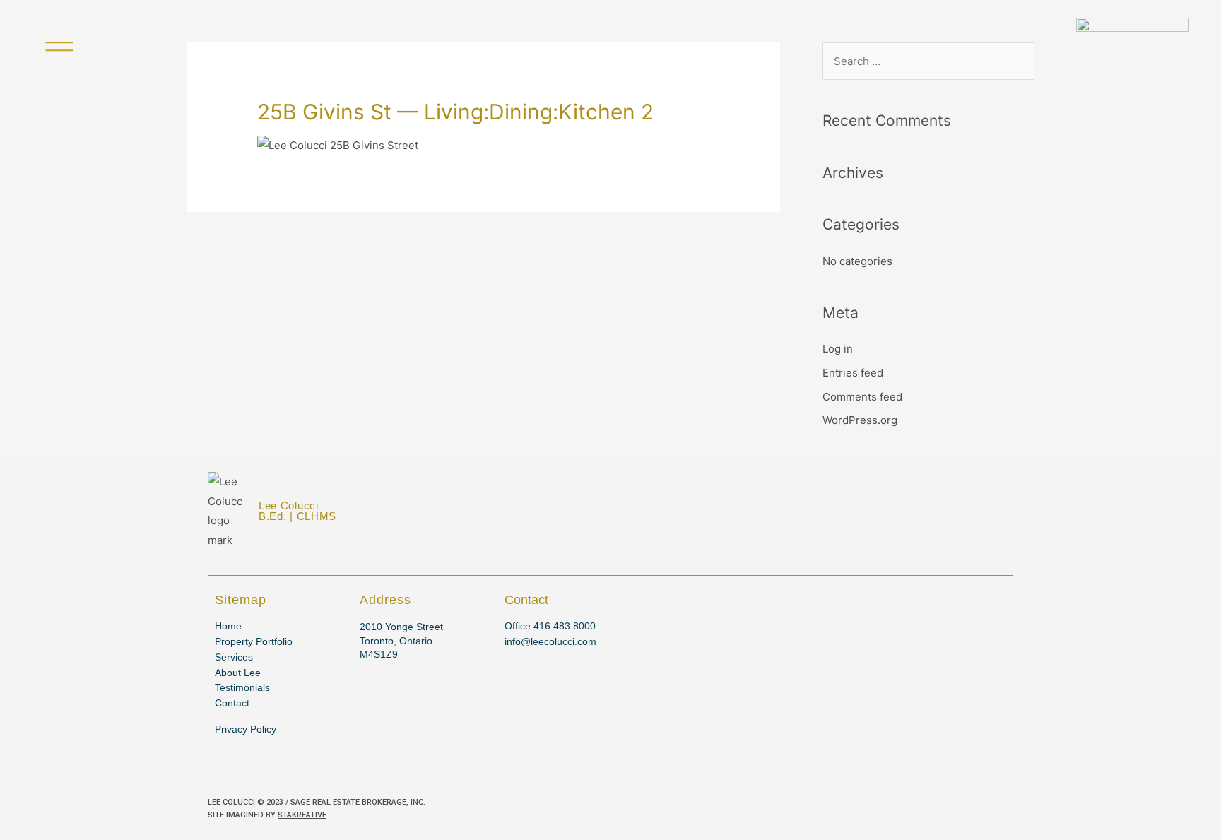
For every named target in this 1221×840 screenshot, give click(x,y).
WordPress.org (859, 420)
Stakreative (302, 815)
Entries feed (852, 372)
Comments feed (862, 396)
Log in (837, 348)
